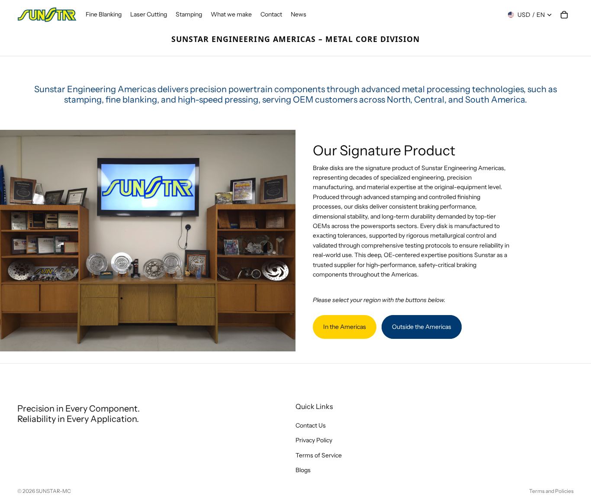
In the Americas (344, 327)
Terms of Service (319, 455)
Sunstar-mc (53, 491)
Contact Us (311, 425)
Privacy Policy (314, 440)
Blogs (303, 470)
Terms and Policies (551, 491)
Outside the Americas (421, 327)
